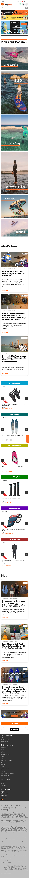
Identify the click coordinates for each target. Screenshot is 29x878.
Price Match (3, 785)
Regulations (3, 758)
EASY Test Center (5, 775)
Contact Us (3, 762)
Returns (3, 752)
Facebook (5, 791)
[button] (27, 439)
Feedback (3, 783)
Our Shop (3, 766)
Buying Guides (4, 741)
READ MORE (5, 290)
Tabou (13, 823)
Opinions (3, 771)
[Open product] (14, 399)
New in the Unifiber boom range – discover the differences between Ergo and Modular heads (14, 316)
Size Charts (3, 743)
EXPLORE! (24, 23)
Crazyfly (21, 821)
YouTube (5, 795)
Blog (4, 575)
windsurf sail (4, 815)
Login (23, 4)
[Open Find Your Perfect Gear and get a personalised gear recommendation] (14, 714)
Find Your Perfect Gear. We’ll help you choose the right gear (13, 273)
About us (3, 764)
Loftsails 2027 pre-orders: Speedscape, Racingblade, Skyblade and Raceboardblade (14, 359)
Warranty (3, 756)
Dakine (6, 833)
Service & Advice (5, 739)
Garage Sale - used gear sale (7, 773)
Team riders (4, 770)
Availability (3, 747)
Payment (3, 751)
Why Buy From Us (5, 768)
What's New (9, 246)
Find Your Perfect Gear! (6, 777)
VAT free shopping (5, 754)
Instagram (5, 793)
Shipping (3, 749)
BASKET (26, 4)
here (10, 873)
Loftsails (9, 823)
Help (2, 737)
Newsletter (3, 781)
